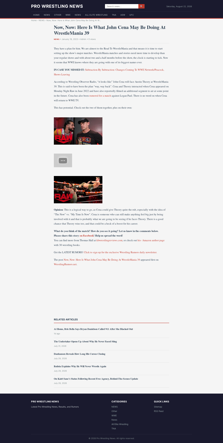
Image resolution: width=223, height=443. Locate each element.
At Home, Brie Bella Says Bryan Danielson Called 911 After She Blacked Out (93, 329)
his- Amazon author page (151, 240)
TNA (114, 15)
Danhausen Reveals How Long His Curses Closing (79, 354)
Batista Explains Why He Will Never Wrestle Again (80, 366)
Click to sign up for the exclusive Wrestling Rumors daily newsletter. (120, 252)
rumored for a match (100, 95)
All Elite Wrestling (96, 15)
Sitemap (158, 406)
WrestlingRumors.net (65, 264)
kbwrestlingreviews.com (109, 240)
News (78, 15)
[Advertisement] (111, 291)
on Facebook (87, 235)
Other (57, 15)
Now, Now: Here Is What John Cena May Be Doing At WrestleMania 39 (102, 259)
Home (36, 15)
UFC (131, 15)
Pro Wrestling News (57, 6)
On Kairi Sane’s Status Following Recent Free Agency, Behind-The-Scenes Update (96, 378)
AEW (122, 15)
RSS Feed (159, 411)
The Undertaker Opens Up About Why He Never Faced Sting (85, 341)
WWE (68, 15)
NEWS (47, 15)
